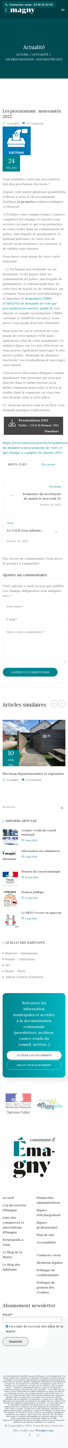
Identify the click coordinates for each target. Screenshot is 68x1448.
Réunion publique (32, 892)
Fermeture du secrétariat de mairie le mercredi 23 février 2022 (42, 498)
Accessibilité (46, 1242)
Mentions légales (49, 1263)
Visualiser (51, 431)
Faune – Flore (15, 971)
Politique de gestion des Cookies (46, 1287)
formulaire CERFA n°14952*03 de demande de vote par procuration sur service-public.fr (30, 303)
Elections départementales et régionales (33, 774)
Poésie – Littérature (20, 959)
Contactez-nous (49, 1255)
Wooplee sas (45, 1430)
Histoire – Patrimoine (21, 953)
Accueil (8, 1198)
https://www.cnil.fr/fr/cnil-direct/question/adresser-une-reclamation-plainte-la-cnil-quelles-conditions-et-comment (34, 1421)
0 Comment (35, 123)
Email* (8, 1314)
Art (7, 965)
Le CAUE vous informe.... (25, 530)
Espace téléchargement (34, 1065)
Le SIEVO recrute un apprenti (41, 912)
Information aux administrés (40, 851)
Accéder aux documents (34, 1055)
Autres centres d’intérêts (24, 977)
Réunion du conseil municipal (40, 871)
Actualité (13, 123)
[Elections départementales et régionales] (34, 743)
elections (48, 464)
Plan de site (45, 1235)
